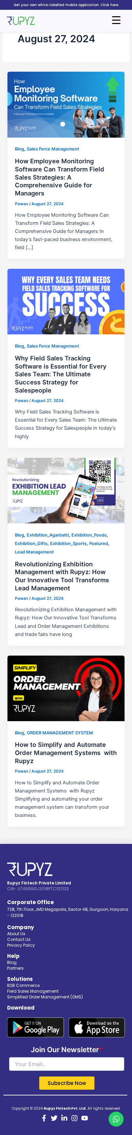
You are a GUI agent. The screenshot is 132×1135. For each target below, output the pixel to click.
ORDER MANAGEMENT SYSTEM (60, 732)
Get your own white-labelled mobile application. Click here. (66, 4)
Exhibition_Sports (68, 543)
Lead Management (34, 551)
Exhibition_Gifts (31, 543)
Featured (98, 543)
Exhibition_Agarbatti (48, 535)
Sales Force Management (53, 148)
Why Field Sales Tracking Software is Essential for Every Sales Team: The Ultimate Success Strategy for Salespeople (61, 374)
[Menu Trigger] (116, 20)
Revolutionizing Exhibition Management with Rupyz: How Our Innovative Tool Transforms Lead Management (62, 576)
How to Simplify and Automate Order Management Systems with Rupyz (66, 752)
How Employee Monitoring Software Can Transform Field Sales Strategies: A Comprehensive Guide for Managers (59, 177)
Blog (19, 148)
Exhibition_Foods (89, 535)
